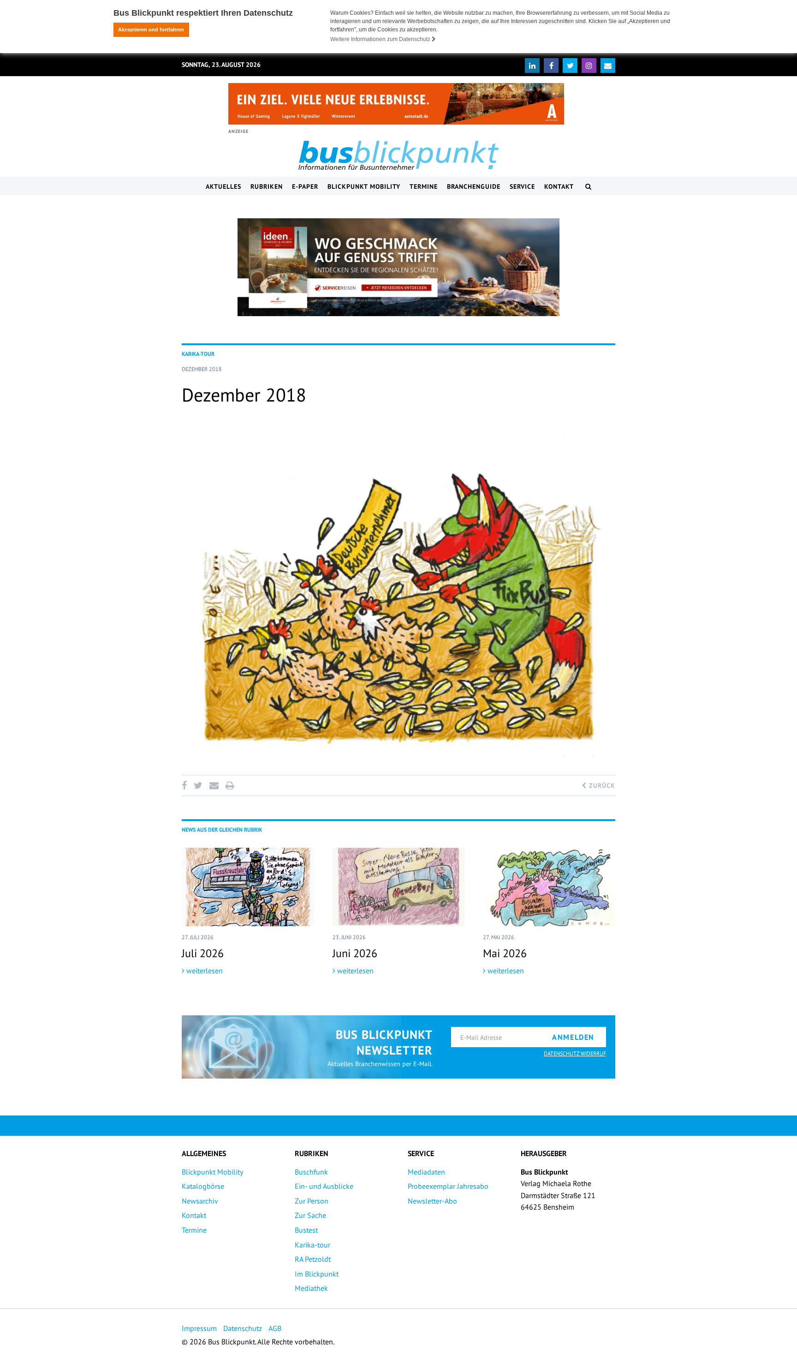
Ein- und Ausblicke (324, 1186)
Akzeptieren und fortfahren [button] (151, 29)
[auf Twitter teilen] (198, 785)
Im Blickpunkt (317, 1273)
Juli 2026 (203, 953)
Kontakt (559, 186)
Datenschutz (242, 1328)
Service (522, 186)
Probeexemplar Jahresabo (448, 1186)
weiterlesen (203, 970)
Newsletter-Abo (432, 1200)
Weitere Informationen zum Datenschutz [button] (381, 39)
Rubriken (266, 186)
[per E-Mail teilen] (214, 785)
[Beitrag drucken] (230, 785)
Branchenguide (473, 186)
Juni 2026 (355, 953)
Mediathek (311, 1288)
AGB (274, 1328)
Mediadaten (426, 1171)
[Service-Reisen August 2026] (398, 267)
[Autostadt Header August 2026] (396, 104)
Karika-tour (312, 1244)
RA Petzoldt (313, 1259)
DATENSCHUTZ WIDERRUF (575, 1053)
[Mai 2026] (549, 887)
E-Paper (305, 186)
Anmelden (573, 1037)
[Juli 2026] (248, 887)
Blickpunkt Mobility (363, 186)
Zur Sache (310, 1215)
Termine (424, 186)
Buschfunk (311, 1171)
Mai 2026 (505, 953)
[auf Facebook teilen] (186, 785)
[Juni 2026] (399, 887)
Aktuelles (223, 186)
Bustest (306, 1230)
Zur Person (311, 1200)
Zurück (601, 785)
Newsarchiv (200, 1200)
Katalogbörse (203, 1186)
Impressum (199, 1328)
